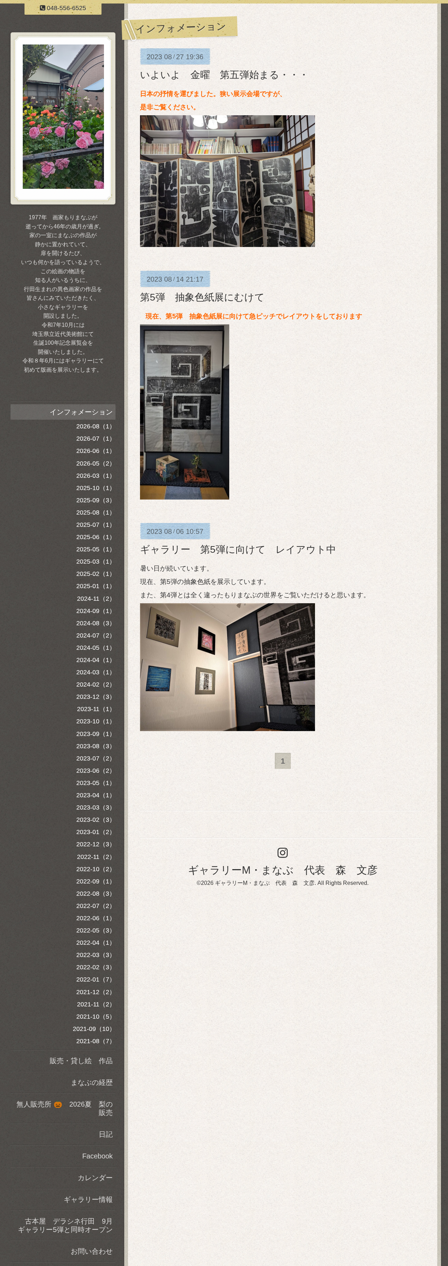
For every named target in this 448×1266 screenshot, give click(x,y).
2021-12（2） (95, 992)
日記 (106, 1134)
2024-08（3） (95, 623)
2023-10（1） (95, 721)
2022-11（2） (96, 856)
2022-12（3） (95, 844)
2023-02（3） (95, 819)
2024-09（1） (95, 610)
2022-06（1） (95, 918)
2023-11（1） (96, 709)
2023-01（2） (95, 831)
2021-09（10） (94, 1028)
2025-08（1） (95, 512)
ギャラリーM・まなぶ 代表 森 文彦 (283, 870)
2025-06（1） (95, 537)
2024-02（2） (95, 684)
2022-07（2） (95, 905)
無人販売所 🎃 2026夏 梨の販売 (64, 1108)
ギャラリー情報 (88, 1199)
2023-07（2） (95, 758)
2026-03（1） (95, 475)
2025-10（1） (95, 487)
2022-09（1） (95, 881)
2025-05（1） (95, 549)
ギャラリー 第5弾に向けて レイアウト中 (238, 549)
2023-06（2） (95, 770)
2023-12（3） (95, 696)
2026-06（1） (95, 450)
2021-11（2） (96, 1004)
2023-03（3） (95, 807)
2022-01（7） (95, 979)
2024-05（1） (95, 647)
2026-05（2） (95, 463)
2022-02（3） (95, 967)
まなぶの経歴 (92, 1082)
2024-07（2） (95, 635)
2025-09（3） (95, 500)
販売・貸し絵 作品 (81, 1061)
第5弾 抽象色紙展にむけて (202, 297)
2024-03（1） (95, 672)
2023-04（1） (95, 795)
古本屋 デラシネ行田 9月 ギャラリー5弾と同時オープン (66, 1225)
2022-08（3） (95, 893)
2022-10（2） (95, 869)
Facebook (97, 1156)
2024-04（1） (95, 659)
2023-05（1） (95, 782)
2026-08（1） (95, 426)
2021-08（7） (95, 1041)
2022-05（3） (95, 930)
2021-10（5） (95, 1016)
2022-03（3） (95, 954)
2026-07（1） (95, 438)
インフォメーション (81, 412)
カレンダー (95, 1178)
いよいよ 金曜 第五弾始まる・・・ (224, 74)
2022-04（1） (95, 942)
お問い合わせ (92, 1251)
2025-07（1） (95, 524)
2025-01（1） (95, 586)
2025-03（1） (95, 561)
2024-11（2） (96, 598)
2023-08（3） (95, 746)
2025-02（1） (95, 573)
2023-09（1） (95, 733)
